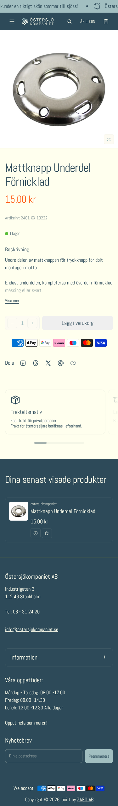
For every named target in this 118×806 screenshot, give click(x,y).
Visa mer (12, 300)
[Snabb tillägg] (47, 533)
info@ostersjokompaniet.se (31, 629)
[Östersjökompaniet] (38, 21)
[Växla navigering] (12, 21)
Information (23, 657)
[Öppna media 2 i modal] (59, 89)
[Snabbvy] (36, 533)
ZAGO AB (85, 799)
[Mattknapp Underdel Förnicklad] (59, 520)
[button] (69, 21)
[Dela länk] (73, 363)
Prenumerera (99, 756)
